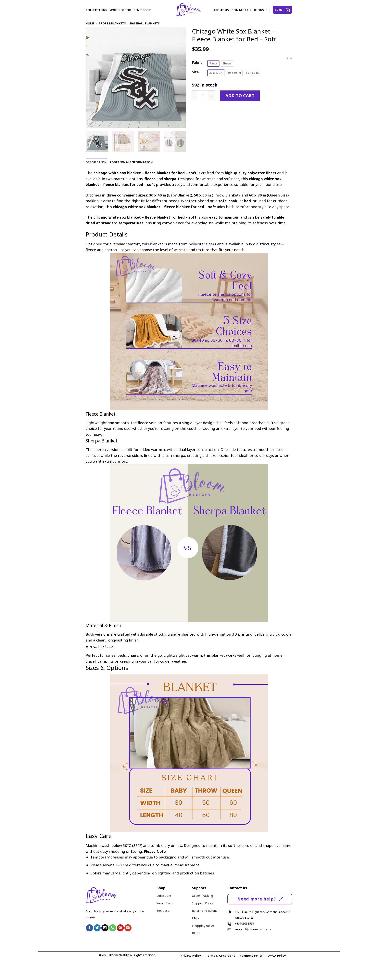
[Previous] (92, 77)
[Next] (179, 77)
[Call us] (112, 927)
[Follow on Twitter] (97, 927)
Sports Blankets (112, 23)
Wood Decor (120, 10)
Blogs (259, 10)
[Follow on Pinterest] (120, 927)
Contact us (241, 10)
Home (90, 23)
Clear (289, 58)
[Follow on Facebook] (89, 927)
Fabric (197, 62)
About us (221, 10)
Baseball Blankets (145, 23)
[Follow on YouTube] (128, 927)
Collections (96, 10)
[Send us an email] (104, 927)
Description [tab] (96, 162)
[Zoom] (91, 122)
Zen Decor (142, 10)
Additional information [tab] (131, 162)
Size (195, 72)
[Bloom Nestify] (189, 10)
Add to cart (240, 95)
